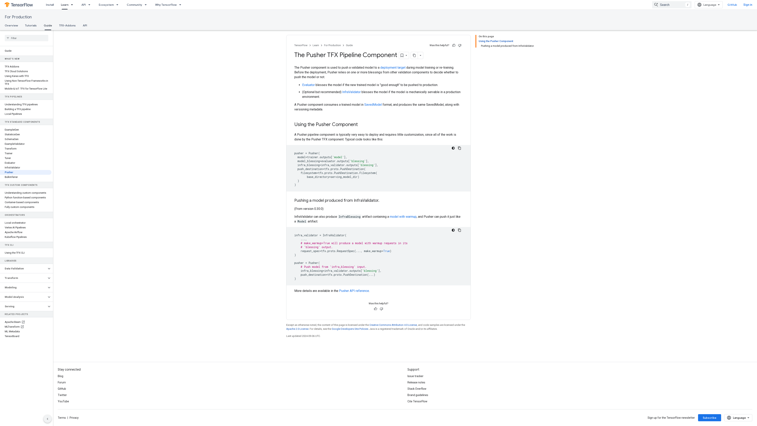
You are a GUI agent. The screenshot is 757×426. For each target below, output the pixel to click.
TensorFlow (301, 45)
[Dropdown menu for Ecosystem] (118, 4)
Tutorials (31, 25)
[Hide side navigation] (47, 419)
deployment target (393, 67)
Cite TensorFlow (417, 401)
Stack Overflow (416, 388)
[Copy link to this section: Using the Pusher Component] (362, 124)
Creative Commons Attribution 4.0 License (393, 324)
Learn (64, 5)
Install (50, 5)
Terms (62, 417)
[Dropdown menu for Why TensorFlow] (181, 4)
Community (134, 5)
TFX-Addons (67, 25)
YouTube (63, 401)
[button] (23, 268)
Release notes (416, 382)
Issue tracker (415, 376)
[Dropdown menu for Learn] (73, 4)
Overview (11, 25)
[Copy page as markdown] (414, 55)
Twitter (62, 395)
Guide (48, 25)
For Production (18, 17)
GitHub (732, 5)
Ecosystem (106, 5)
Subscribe (709, 417)
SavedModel (373, 104)
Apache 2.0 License (297, 328)
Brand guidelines (417, 395)
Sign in (747, 4)
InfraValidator (351, 92)
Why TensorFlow (166, 5)
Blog (60, 376)
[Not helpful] (460, 45)
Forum (62, 382)
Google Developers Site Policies (350, 328)
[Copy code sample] (459, 148)
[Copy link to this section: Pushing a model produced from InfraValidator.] (383, 200)
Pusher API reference (354, 291)
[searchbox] (26, 38)
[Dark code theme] (453, 148)
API (83, 5)
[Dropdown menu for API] (90, 4)
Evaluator (308, 85)
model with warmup (403, 217)
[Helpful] (454, 45)
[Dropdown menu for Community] (147, 4)
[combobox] (672, 4)
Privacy (74, 417)
